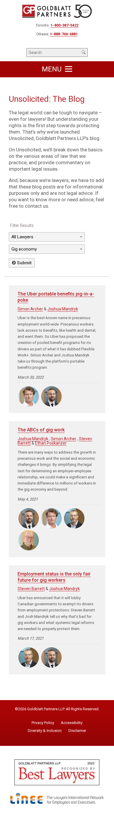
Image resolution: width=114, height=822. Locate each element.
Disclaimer (77, 731)
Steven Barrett (31, 588)
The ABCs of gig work (41, 430)
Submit (24, 262)
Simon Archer (30, 309)
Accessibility (71, 723)
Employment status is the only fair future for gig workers (54, 577)
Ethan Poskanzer (51, 443)
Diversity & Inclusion (45, 731)
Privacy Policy (43, 723)
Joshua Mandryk (62, 309)
